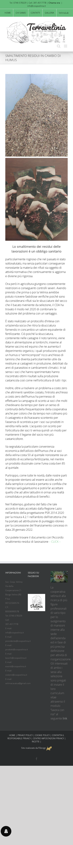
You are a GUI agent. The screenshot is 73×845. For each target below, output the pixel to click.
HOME (12, 735)
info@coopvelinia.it (36, 5)
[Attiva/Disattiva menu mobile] (66, 46)
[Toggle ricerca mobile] (58, 46)
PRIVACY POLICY (25, 735)
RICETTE (36, 741)
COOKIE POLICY (42, 735)
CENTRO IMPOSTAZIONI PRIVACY (48, 738)
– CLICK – (55, 542)
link (65, 718)
